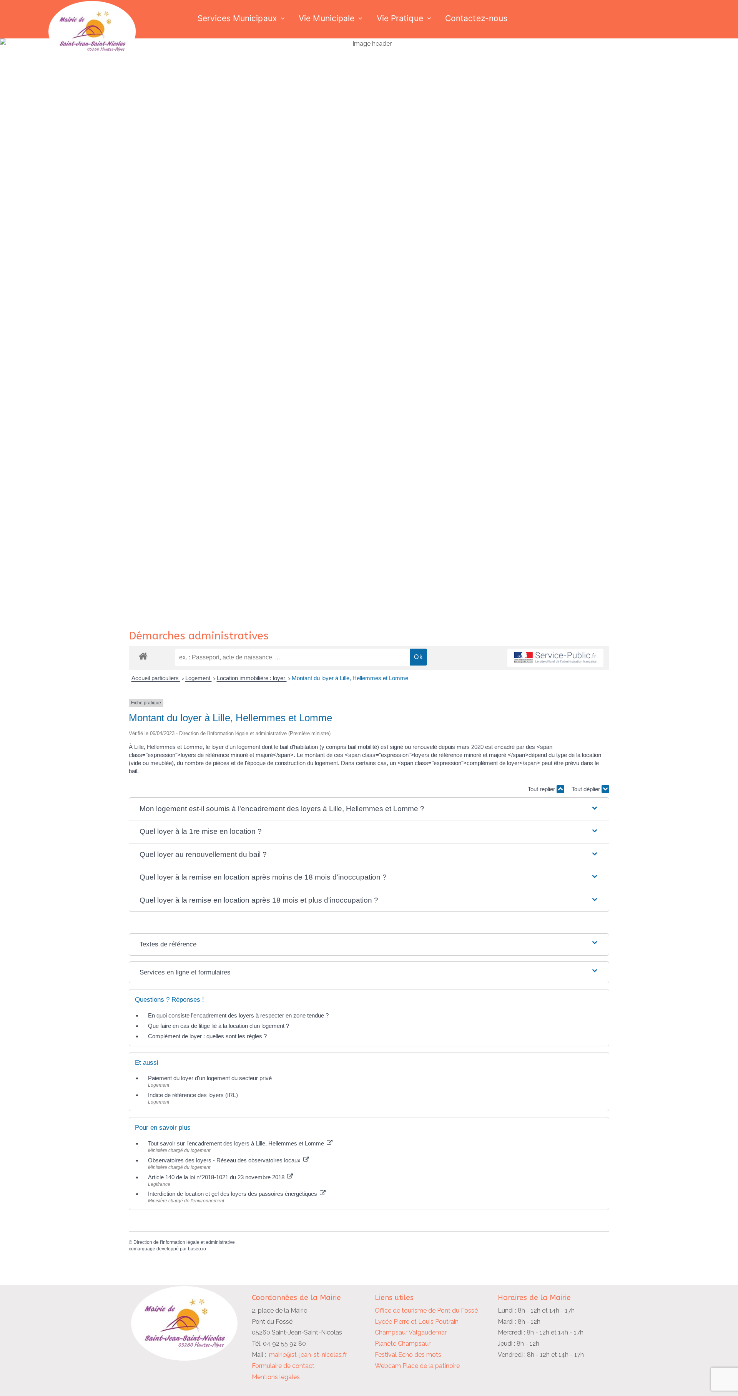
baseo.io (197, 1249)
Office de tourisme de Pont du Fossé (426, 1310)
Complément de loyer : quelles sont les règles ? (207, 1036)
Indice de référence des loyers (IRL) (193, 1095)
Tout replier (542, 789)
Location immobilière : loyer (252, 678)
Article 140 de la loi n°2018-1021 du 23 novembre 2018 (217, 1177)
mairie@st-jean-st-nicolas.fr (308, 1354)
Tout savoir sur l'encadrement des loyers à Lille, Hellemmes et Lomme (237, 1143)
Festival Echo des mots (408, 1354)
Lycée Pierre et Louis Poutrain (417, 1321)
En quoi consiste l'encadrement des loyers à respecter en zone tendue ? (238, 1015)
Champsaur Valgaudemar (411, 1332)
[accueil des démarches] (143, 656)
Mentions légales (276, 1377)
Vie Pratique (400, 18)
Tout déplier (587, 789)
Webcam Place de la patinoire (417, 1365)
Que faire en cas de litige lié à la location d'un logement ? (218, 1026)
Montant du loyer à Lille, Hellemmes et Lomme (350, 678)
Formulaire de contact (283, 1365)
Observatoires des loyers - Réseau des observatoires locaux (225, 1160)
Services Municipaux (237, 18)
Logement (198, 678)
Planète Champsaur (402, 1343)
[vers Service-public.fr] (555, 658)
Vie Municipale (326, 18)
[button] (369, 809)
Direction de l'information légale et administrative (184, 1242)
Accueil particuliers (155, 678)
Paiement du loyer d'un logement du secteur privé (210, 1078)
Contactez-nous (476, 18)
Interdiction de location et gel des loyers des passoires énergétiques (233, 1193)
